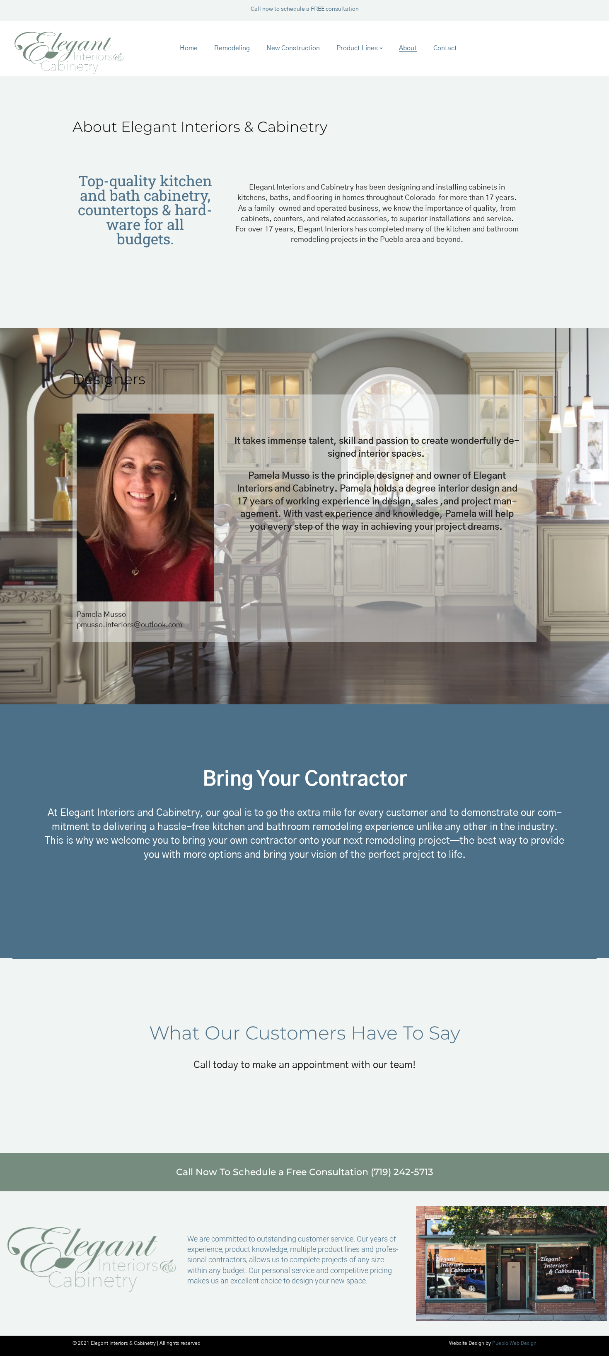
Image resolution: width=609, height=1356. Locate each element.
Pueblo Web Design (514, 1343)
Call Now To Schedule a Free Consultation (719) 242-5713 (304, 1172)
